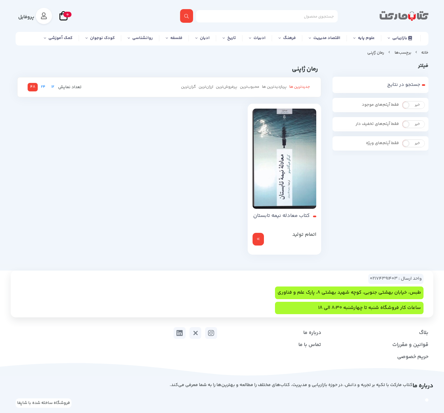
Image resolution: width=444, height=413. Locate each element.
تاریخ (231, 38)
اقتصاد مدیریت (326, 38)
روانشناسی (142, 38)
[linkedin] (180, 333)
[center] (186, 16)
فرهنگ (289, 38)
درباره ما (312, 333)
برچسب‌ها (403, 52)
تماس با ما (309, 345)
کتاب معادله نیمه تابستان (281, 216)
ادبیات (260, 38)
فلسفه (176, 38)
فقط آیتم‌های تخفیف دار (377, 124)
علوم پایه (366, 38)
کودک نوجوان (102, 38)
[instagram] (211, 333)
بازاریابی (400, 38)
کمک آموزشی (60, 38)
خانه (424, 52)
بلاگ (423, 333)
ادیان (205, 38)
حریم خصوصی (412, 357)
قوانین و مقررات (410, 345)
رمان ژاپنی (375, 52)
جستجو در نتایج (403, 84)
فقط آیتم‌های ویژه (382, 143)
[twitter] (195, 333)
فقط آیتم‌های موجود (380, 104)
